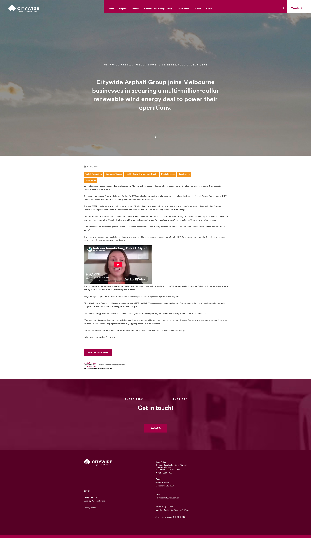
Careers (197, 9)
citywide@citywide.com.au (167, 498)
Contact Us (156, 428)
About (209, 9)
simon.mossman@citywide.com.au (98, 368)
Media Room (183, 9)
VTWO (96, 497)
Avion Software (98, 501)
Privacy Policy (90, 508)
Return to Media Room (97, 353)
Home (111, 9)
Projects (122, 9)
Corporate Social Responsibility (158, 9)
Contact (296, 8)
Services (135, 9)
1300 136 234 (180, 517)
